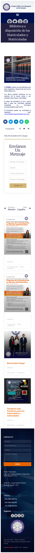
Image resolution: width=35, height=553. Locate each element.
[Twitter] (14, 21)
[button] (17, 15)
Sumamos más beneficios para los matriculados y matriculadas (15, 412)
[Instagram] (20, 21)
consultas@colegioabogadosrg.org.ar (16, 114)
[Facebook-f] (12, 515)
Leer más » (10, 262)
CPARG (8, 87)
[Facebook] (9, 21)
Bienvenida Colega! (16, 363)
